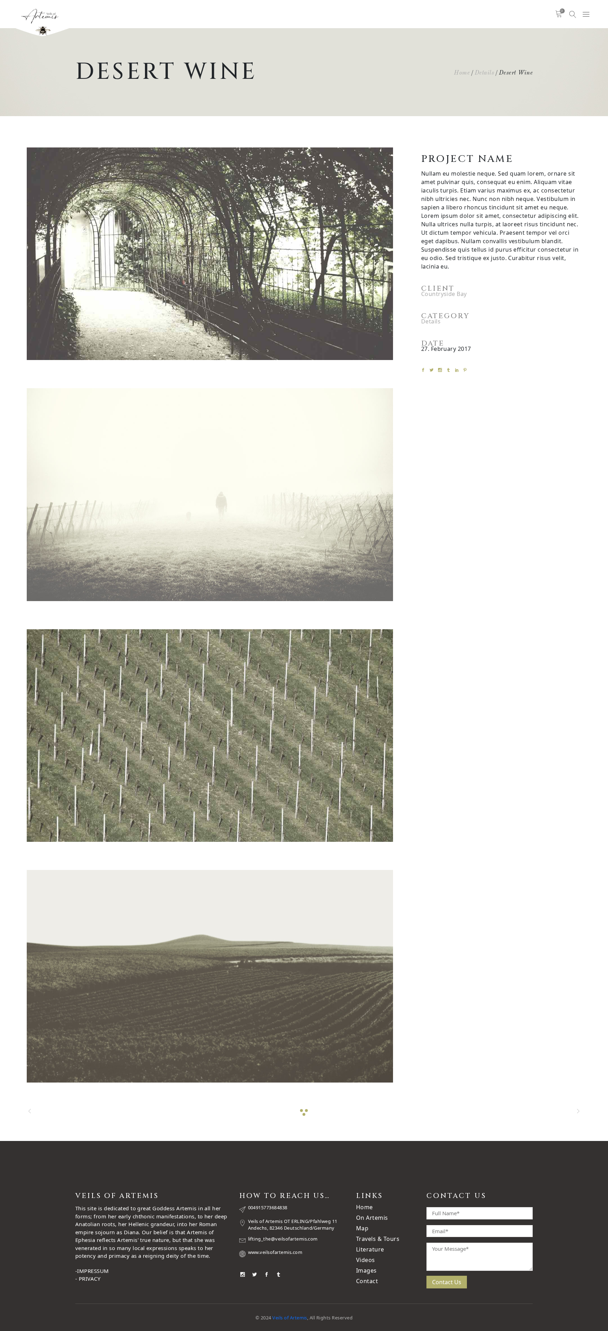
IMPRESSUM (93, 1270)
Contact (367, 1281)
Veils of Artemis (289, 1317)
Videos (365, 1260)
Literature (370, 1249)
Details (484, 73)
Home (462, 73)
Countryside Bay (444, 294)
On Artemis (372, 1218)
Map (362, 1228)
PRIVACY (89, 1278)
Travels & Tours (377, 1239)
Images (366, 1270)
